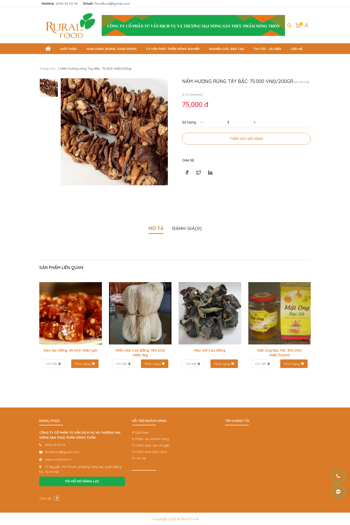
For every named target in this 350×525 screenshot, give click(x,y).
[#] (193, 25)
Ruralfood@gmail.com (106, 3)
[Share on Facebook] (187, 172)
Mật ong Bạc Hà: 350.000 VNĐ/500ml (279, 352)
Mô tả (156, 228)
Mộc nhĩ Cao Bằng (209, 350)
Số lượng (189, 122)
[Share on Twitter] (198, 172)
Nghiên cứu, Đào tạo (226, 49)
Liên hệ (296, 49)
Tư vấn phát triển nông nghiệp (173, 49)
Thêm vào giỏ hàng (246, 139)
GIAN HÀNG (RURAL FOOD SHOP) (111, 49)
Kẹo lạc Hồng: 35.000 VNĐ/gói (70, 350)
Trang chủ (47, 68)
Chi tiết (52, 364)
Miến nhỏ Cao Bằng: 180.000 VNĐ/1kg (140, 352)
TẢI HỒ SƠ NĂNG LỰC (82, 481)
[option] (114, 131)
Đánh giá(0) (187, 228)
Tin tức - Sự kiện (267, 49)
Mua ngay (83, 364)
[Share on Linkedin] (210, 172)
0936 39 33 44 (60, 3)
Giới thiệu (68, 49)
